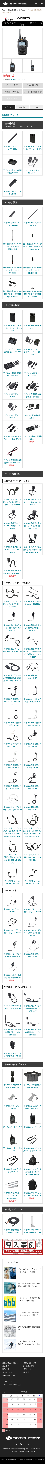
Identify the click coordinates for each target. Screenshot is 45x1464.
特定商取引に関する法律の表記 (13, 1449)
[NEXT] (40, 1392)
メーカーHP (10, 85)
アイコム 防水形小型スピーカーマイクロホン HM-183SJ (32, 525)
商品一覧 (5, 1369)
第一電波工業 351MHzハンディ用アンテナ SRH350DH (12, 246)
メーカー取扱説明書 (31, 92)
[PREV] (4, 1392)
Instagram (24, 1444)
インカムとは (7, 1382)
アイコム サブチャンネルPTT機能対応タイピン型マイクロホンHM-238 (12, 678)
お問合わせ (27, 1369)
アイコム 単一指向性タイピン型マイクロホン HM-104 (12, 627)
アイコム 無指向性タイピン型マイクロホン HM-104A (32, 627)
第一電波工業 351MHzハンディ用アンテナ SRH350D (12, 270)
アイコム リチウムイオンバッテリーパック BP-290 (32, 149)
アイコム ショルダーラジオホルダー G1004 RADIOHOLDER (32, 1171)
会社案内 (26, 1372)
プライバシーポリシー (32, 1449)
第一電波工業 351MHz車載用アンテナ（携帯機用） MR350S (12, 294)
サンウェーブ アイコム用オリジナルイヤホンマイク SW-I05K (12, 604)
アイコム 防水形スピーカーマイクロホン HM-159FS (12, 525)
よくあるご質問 (28, 1366)
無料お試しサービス (10, 1375)
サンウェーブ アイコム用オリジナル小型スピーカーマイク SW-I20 (12, 502)
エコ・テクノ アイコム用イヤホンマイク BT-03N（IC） (32, 857)
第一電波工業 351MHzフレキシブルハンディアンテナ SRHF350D (32, 246)
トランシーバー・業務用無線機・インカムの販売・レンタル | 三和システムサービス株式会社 (22, 1459)
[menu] (41, 3)
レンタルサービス (9, 1372)
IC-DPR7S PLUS (17, 79)
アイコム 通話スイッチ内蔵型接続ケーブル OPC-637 (32, 1032)
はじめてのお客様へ (10, 1363)
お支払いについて (29, 1363)
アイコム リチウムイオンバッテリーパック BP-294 (12, 328)
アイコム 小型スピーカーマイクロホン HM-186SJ (12, 549)
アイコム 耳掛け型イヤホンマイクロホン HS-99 (12, 701)
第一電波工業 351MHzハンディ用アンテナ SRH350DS (32, 270)
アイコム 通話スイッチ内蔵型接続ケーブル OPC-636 (12, 1032)
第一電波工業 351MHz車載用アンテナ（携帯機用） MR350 (32, 294)
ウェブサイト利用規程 (17, 1451)
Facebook (20, 1444)
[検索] (36, 3)
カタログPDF (32, 85)
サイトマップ (30, 1451)
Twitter (16, 1444)
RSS (28, 1444)
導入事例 (5, 1366)
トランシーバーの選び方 (11, 1385)
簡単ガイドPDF (11, 92)
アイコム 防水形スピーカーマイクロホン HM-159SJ (32, 502)
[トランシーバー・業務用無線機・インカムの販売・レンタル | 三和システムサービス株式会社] (14, 3)
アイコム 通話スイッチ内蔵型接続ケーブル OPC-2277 (32, 1008)
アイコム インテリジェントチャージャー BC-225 (32, 352)
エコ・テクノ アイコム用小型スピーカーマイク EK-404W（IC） (32, 549)
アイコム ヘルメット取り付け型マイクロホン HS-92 (32, 933)
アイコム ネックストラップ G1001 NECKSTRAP (12, 1195)
